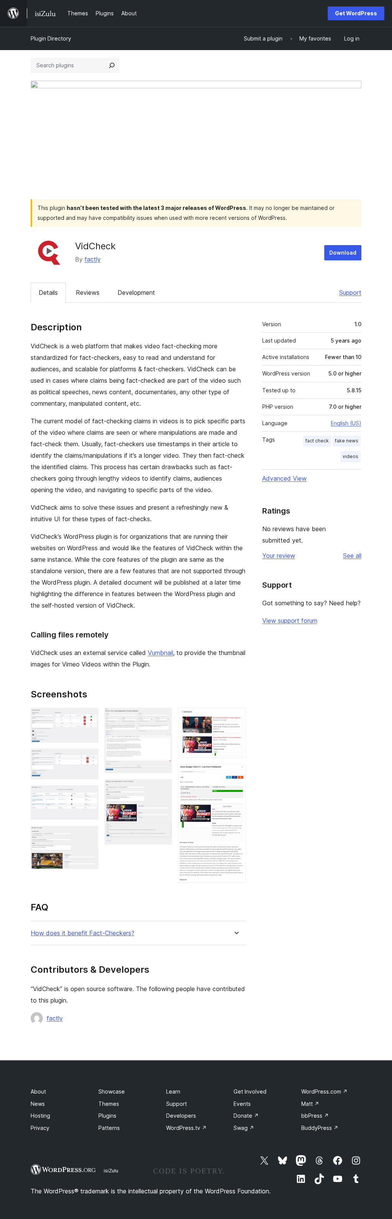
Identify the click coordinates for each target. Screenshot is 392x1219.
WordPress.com (324, 1091)
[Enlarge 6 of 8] (161, 789)
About (38, 1091)
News (38, 1103)
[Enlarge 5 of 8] (161, 718)
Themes (108, 1103)
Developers (181, 1115)
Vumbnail (160, 653)
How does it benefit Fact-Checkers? (82, 933)
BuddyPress (319, 1128)
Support (350, 292)
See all (352, 555)
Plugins (107, 1115)
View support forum (289, 620)
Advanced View (284, 478)
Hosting (40, 1115)
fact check (317, 441)
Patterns (109, 1128)
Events (242, 1103)
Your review (278, 555)
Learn (173, 1091)
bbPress (315, 1115)
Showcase (111, 1091)
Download (342, 252)
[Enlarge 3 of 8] (88, 796)
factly (93, 259)
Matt (310, 1103)
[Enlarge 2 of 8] (88, 759)
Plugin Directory (51, 38)
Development (136, 292)
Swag (244, 1128)
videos (350, 456)
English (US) (346, 423)
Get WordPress (356, 13)
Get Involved (250, 1091)
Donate (246, 1115)
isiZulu (111, 1170)
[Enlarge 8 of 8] (235, 774)
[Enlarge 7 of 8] (235, 718)
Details (48, 292)
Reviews (88, 292)
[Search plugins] (111, 65)
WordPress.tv (186, 1128)
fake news (346, 441)
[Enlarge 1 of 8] (88, 718)
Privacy (40, 1128)
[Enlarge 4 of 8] (88, 836)
